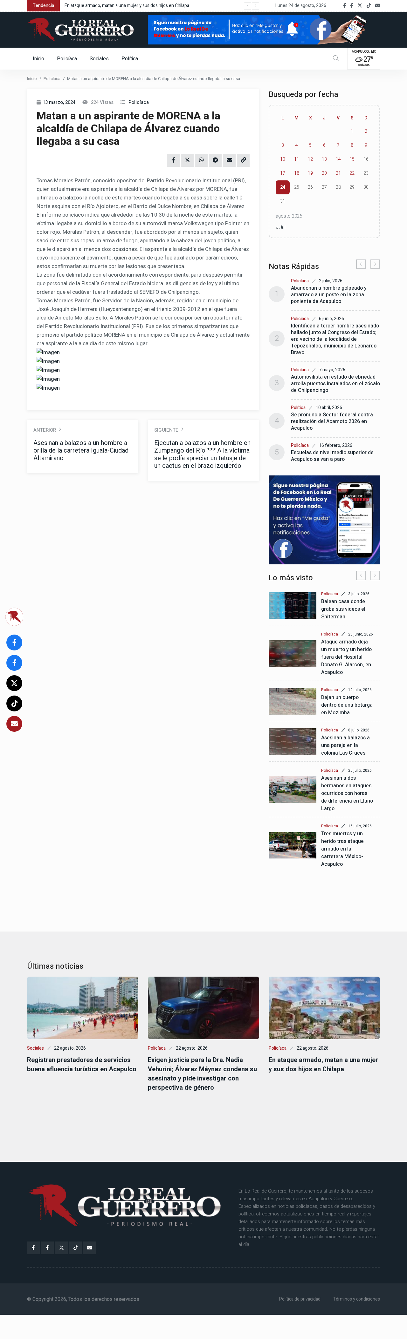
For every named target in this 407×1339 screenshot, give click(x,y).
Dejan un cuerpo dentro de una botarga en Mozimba (347, 705)
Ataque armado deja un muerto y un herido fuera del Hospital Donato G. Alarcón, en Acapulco (346, 657)
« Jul (281, 227)
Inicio (38, 59)
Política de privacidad (300, 1299)
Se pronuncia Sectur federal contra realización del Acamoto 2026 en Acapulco (332, 421)
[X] (359, 5)
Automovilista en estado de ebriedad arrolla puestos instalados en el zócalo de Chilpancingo (335, 383)
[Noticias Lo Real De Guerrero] (351, 5)
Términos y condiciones (356, 1299)
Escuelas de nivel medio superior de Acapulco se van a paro (332, 456)
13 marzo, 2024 (59, 102)
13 (324, 159)
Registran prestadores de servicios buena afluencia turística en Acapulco (81, 1064)
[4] (324, 519)
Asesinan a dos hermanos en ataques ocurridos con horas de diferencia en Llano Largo (347, 793)
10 (282, 159)
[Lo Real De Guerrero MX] (344, 5)
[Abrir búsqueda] (336, 58)
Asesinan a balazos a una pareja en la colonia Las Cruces (345, 745)
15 (352, 159)
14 (338, 159)
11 (296, 159)
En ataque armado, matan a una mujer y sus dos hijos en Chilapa (127, 5)
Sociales (99, 59)
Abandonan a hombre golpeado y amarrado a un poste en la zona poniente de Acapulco (329, 294)
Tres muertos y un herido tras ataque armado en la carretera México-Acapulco (342, 849)
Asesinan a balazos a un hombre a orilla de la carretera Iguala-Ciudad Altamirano (80, 450)
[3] (264, 29)
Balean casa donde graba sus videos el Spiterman (343, 609)
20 (324, 173)
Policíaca (67, 59)
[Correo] (377, 5)
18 (296, 173)
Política (129, 59)
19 (310, 173)
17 (282, 173)
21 (338, 173)
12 (310, 159)
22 (352, 173)
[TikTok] (369, 5)
